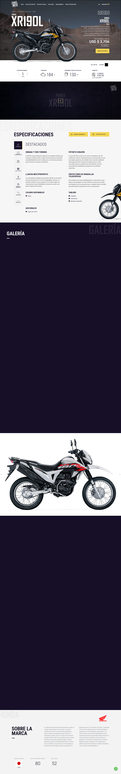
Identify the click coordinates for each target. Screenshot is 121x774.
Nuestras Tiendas (41, 4)
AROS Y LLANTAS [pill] (18, 170)
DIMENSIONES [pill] (18, 202)
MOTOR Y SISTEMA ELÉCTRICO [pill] (18, 154)
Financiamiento (60, 4)
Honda (34, 11)
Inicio (22, 4)
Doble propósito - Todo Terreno (24, 11)
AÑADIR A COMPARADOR (79, 134)
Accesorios (51, 4)
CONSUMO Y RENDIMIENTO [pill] (18, 187)
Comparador (105, 4)
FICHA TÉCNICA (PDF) (101, 134)
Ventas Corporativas (70, 4)
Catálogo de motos (30, 4)
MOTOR (95, 64)
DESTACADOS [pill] (18, 146)
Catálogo (14, 11)
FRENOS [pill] (18, 162)
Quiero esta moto (102, 51)
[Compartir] (103, 12)
